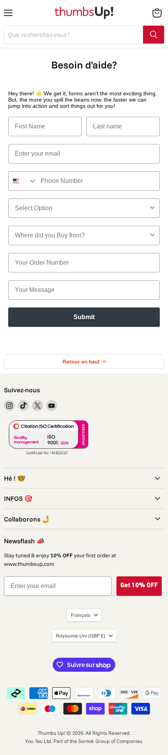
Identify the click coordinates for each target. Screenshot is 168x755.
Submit (84, 317)
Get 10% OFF (139, 586)
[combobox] (23, 181)
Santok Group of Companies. (110, 741)
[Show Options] (152, 208)
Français (80, 615)
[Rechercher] (153, 35)
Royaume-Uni (80, 635)
